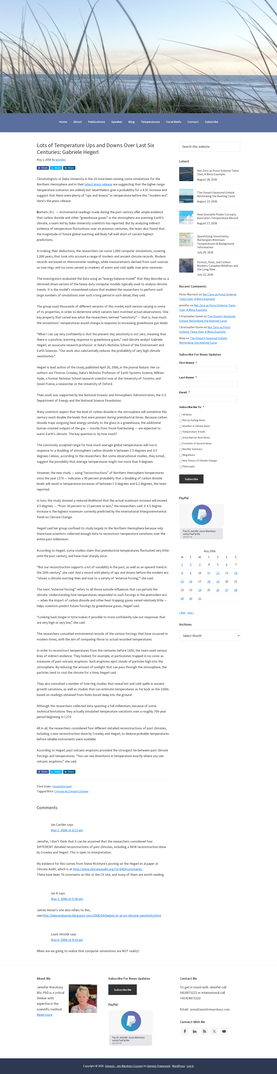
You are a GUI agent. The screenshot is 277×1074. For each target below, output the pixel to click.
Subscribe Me (122, 990)
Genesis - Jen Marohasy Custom (124, 1066)
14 (235, 573)
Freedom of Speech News (197, 443)
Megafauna (188, 455)
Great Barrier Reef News (196, 437)
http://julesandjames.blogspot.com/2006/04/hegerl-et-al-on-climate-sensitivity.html (101, 915)
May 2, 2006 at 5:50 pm (67, 899)
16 (190, 581)
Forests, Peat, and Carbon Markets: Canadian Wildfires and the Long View (217, 265)
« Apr (182, 612)
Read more (44, 1014)
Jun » (190, 612)
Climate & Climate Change (71, 791)
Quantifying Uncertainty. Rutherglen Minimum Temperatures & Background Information (215, 241)
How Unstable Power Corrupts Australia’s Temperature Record (217, 216)
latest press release (98, 184)
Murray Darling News (193, 420)
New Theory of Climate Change (199, 460)
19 (217, 581)
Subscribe (191, 479)
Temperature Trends (193, 431)
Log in (190, 1066)
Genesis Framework (158, 1066)
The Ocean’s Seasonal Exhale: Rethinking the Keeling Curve (216, 194)
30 (190, 598)
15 (182, 581)
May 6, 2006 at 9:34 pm (67, 940)
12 (217, 573)
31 (199, 598)
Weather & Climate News (196, 426)
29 (182, 598)
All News (187, 414)
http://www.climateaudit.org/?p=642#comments (107, 869)
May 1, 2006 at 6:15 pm (67, 830)
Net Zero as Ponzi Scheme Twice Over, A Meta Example (218, 172)
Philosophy (188, 466)
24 (199, 590)
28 (235, 590)
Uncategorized (61, 786)
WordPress (178, 1066)
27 (226, 590)
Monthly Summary (192, 449)
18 (208, 581)
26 (217, 590)
